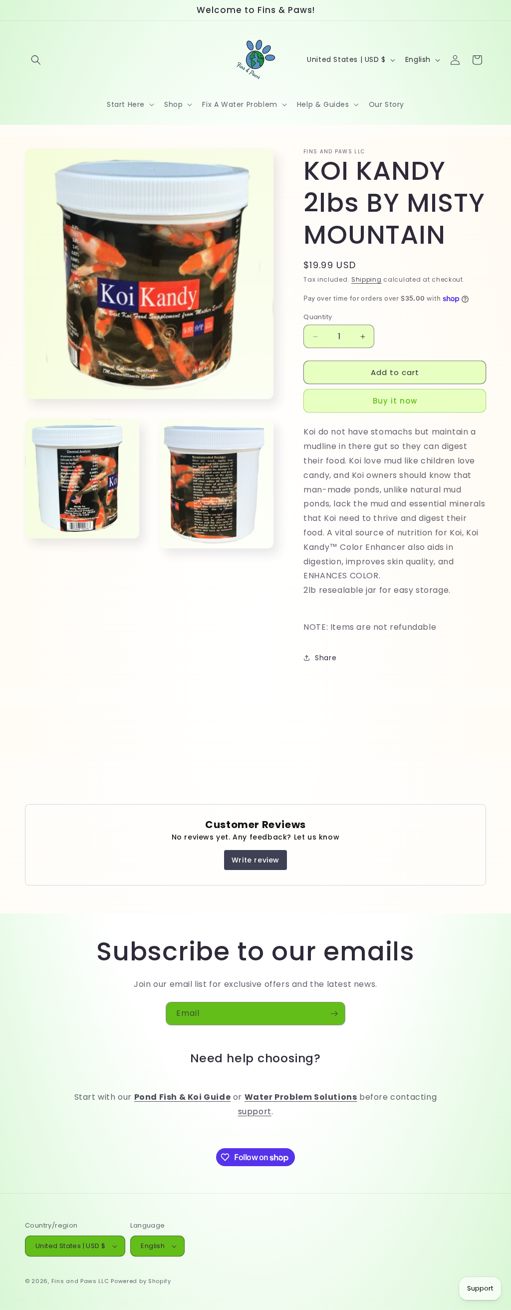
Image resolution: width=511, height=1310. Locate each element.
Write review (255, 860)
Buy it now (395, 401)
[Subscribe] (334, 1013)
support (254, 1111)
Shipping (366, 279)
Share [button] (325, 658)
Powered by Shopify (141, 1281)
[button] (36, 60)
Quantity (317, 317)
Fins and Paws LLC (80, 1281)
